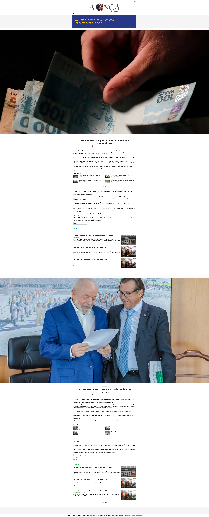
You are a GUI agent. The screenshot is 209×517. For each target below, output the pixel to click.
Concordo (139, 515)
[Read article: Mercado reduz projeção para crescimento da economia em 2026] (107, 181)
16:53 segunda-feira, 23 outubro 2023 (105, 394)
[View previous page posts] (103, 186)
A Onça (96, 146)
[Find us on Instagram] (135, 1)
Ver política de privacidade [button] (130, 515)
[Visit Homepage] (104, 7)
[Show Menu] (73, 13)
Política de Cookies (79, 509)
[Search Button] (135, 14)
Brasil (114, 146)
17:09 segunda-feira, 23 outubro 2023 (105, 146)
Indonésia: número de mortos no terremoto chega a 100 (121, 175)
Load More (104, 270)
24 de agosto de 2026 (83, 177)
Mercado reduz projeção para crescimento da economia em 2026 (123, 180)
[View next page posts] (105, 186)
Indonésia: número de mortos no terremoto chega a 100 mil (90, 180)
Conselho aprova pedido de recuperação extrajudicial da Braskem (89, 176)
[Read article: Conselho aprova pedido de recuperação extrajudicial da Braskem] (75, 176)
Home (74, 509)
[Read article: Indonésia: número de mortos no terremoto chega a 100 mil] (75, 181)
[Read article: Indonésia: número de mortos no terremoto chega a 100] (107, 176)
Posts (85, 509)
